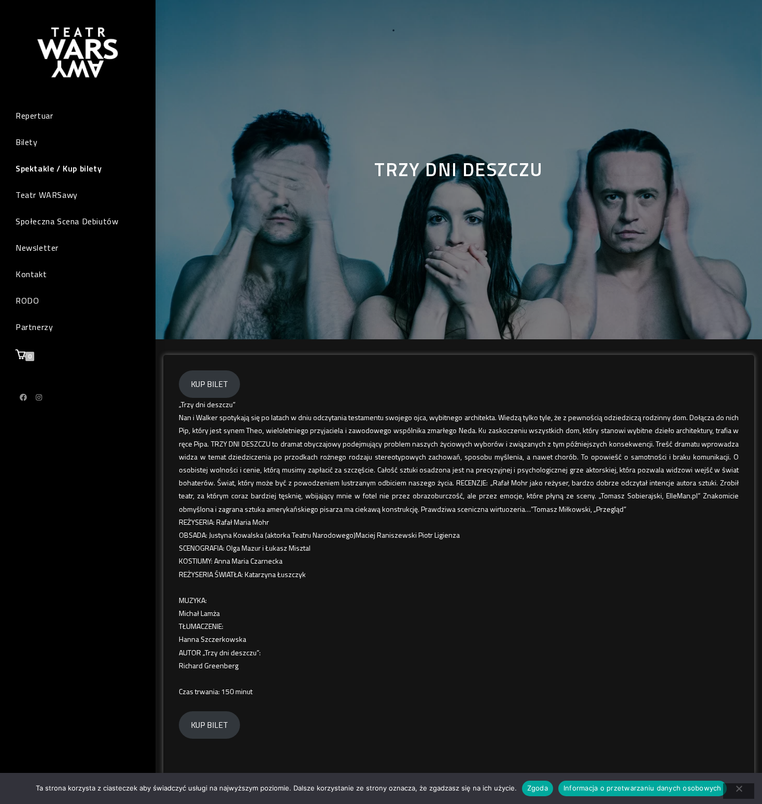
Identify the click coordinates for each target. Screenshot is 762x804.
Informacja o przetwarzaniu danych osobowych (642, 788)
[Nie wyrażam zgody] (738, 791)
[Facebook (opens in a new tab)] (23, 397)
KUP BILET (209, 384)
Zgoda (537, 788)
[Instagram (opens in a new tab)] (39, 397)
